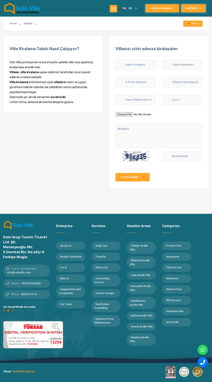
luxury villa (172, 322)
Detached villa (174, 311)
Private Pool (173, 245)
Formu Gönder (129, 177)
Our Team (66, 304)
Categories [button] (171, 226)
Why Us (64, 278)
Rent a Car (101, 267)
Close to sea (174, 267)
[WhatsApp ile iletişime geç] (203, 350)
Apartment (172, 256)
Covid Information (161, 8)
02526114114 (29, 294)
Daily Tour (101, 245)
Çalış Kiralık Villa (140, 275)
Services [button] (99, 226)
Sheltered (172, 278)
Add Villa (191, 8)
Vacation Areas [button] (139, 226)
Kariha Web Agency (23, 371)
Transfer (100, 256)
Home (13, 23)
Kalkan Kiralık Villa (141, 315)
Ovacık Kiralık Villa (142, 326)
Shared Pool (173, 289)
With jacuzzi (173, 300)
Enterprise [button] (64, 226)
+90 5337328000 (31, 283)
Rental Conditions (71, 256)
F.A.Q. (63, 267)
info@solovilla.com (19, 272)
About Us (65, 245)
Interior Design (104, 293)
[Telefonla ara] (203, 362)
